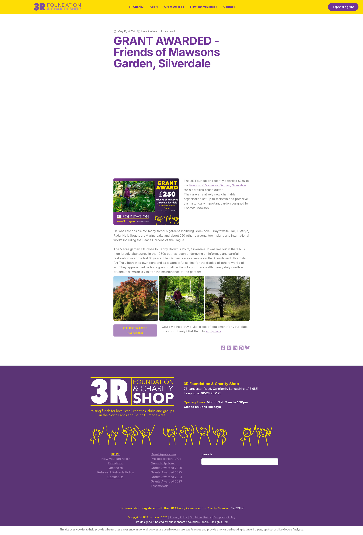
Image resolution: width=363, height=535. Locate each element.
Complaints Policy (224, 517)
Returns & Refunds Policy (115, 472)
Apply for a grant (343, 6)
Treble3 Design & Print (214, 521)
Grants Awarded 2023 (166, 481)
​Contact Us (115, 477)
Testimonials (159, 486)
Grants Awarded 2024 (166, 477)
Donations (115, 463)
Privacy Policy (179, 517)
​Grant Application (163, 454)
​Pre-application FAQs (166, 459)
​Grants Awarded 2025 (166, 472)
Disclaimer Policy (200, 517)
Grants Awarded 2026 (166, 468)
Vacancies (115, 468)
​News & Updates (163, 463)
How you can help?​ (115, 459)
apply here (213, 331)
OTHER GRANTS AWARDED (135, 330)
